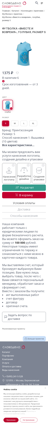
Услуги (5, 362)
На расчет (27, 187)
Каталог (6, 352)
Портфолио (8, 355)
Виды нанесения (10, 370)
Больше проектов (36, 338)
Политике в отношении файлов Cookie (19, 412)
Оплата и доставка (11, 366)
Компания (7, 359)
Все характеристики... (18, 145)
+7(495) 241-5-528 (14, 376)
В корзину (26, 195)
